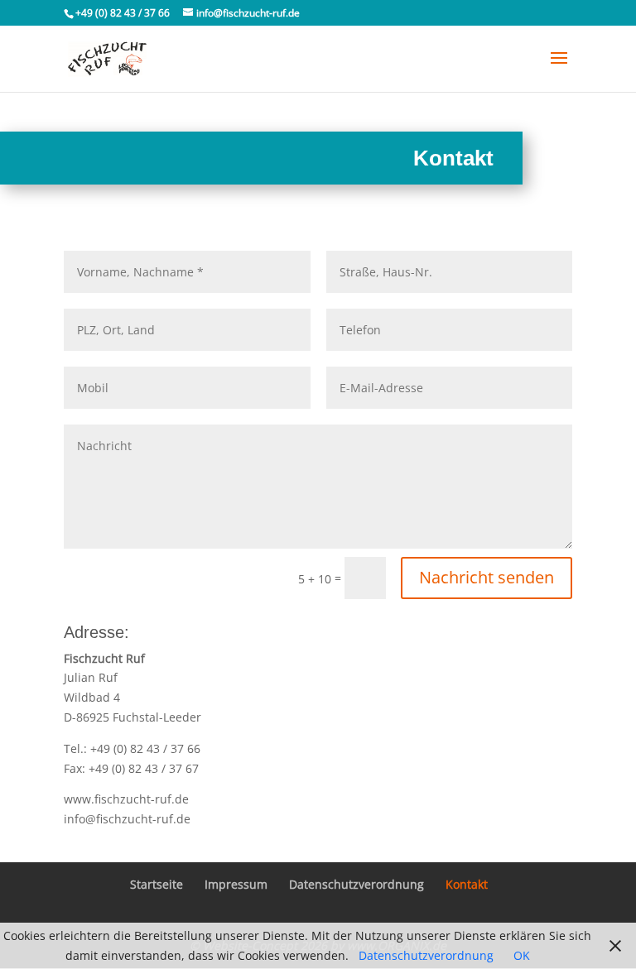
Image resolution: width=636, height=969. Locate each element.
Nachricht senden (486, 577)
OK (521, 955)
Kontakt (467, 884)
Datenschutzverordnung (356, 884)
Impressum (236, 884)
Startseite (156, 884)
